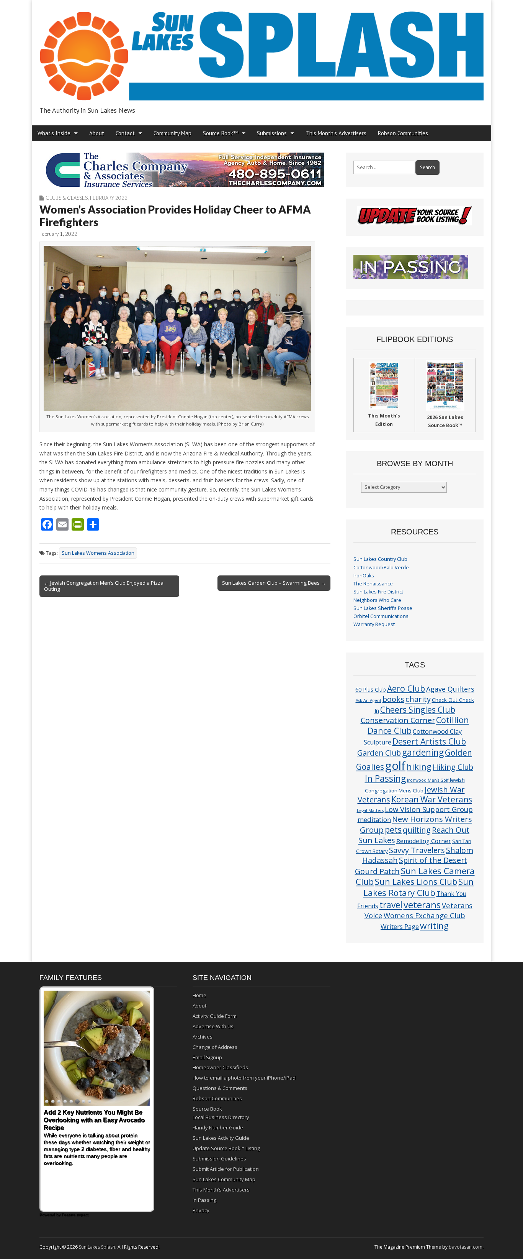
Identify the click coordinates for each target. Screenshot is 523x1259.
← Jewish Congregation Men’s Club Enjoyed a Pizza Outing (103, 585)
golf (395, 765)
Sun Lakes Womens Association (98, 553)
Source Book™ (220, 133)
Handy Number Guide (218, 1127)
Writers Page (400, 926)
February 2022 (108, 198)
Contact (125, 133)
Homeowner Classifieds (220, 1067)
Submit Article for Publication (226, 1168)
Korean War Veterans (431, 799)
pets (393, 829)
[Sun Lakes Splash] (261, 51)
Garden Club (379, 753)
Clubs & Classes (67, 198)
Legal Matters (370, 810)
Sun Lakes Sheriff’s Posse (382, 608)
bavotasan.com (465, 1247)
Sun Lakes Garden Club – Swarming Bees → (274, 582)
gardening (423, 752)
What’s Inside (54, 133)
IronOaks (363, 575)
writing (434, 926)
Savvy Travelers (417, 850)
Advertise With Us (213, 1026)
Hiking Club (453, 767)
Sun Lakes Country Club (380, 559)
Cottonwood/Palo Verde (381, 567)
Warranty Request (374, 624)
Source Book (207, 1108)
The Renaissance (373, 583)
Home (199, 995)
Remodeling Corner (423, 841)
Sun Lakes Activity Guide (221, 1137)
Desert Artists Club (429, 741)
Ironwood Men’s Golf (428, 780)
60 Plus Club (370, 689)
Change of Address (215, 1047)
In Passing (385, 778)
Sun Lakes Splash (97, 1247)
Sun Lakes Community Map (224, 1179)
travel (390, 905)
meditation (374, 819)
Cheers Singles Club (417, 709)
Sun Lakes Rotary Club (418, 887)
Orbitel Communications (381, 616)
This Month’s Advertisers (336, 133)
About (96, 133)
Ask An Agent (368, 700)
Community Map (172, 133)
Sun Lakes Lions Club (416, 881)
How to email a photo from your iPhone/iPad (244, 1077)
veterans (422, 904)
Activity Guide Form (215, 1015)
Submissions (272, 133)
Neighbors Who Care (377, 600)
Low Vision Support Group (429, 809)
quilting (417, 829)
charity (418, 699)
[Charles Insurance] (184, 170)
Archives (202, 1036)
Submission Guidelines (219, 1158)
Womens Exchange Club (424, 915)
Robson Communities (403, 133)
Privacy (201, 1210)
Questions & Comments (220, 1088)
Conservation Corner (398, 720)
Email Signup (207, 1057)
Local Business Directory (221, 1117)
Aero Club (406, 688)
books (393, 699)
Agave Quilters (450, 689)
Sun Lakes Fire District (378, 591)
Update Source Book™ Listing (226, 1148)
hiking (419, 766)
